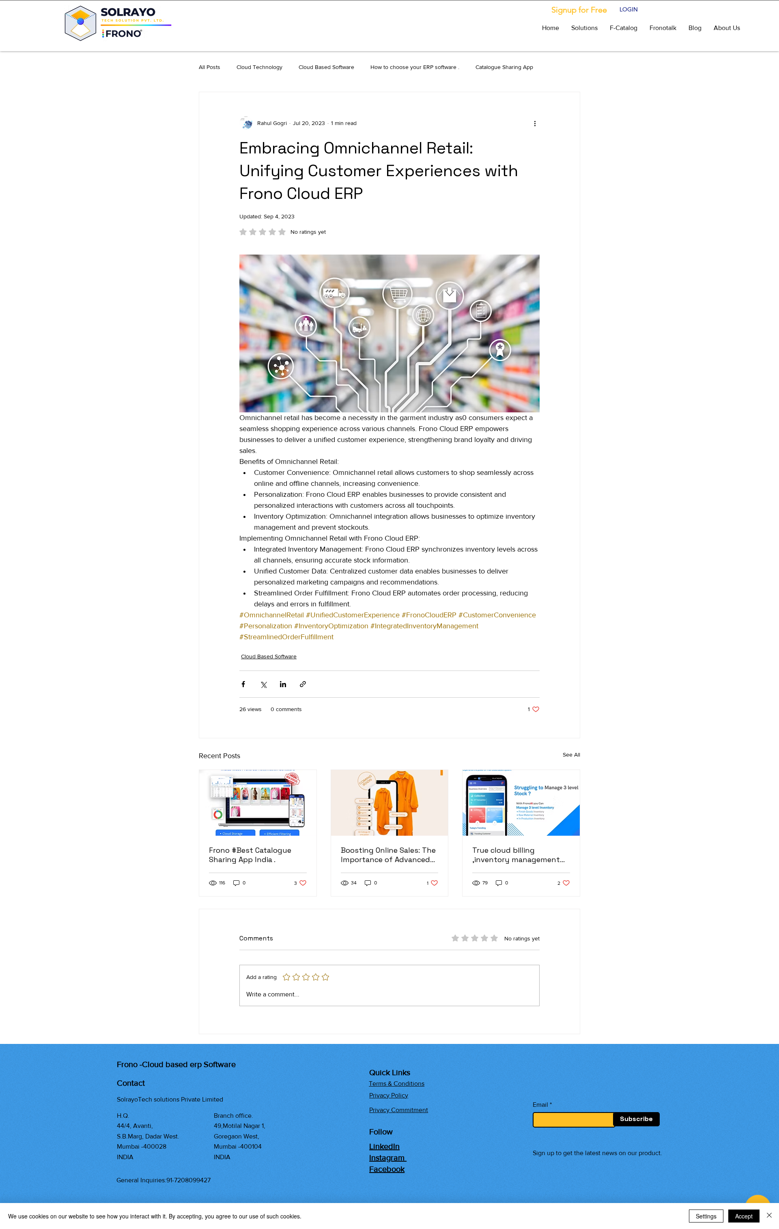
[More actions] (535, 123)
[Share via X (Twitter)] (263, 684)
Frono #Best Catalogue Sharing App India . (250, 854)
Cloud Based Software (326, 67)
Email (540, 1105)
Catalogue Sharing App (504, 67)
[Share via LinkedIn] (283, 684)
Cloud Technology (259, 67)
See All (571, 754)
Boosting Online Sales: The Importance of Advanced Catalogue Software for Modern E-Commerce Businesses (388, 854)
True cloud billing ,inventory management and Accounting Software (518, 854)
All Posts (209, 67)
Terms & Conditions (396, 1083)
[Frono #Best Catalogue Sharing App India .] (257, 803)
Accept (744, 1216)
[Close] (769, 1216)
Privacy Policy (388, 1095)
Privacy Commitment (398, 1109)
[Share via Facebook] (243, 684)
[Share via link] (303, 684)
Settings (706, 1216)
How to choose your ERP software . (414, 67)
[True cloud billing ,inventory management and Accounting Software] (521, 803)
